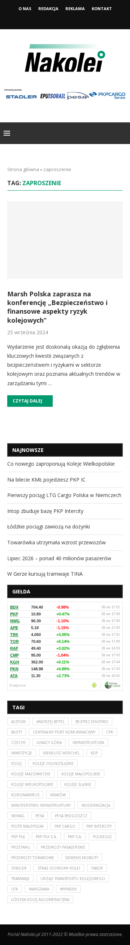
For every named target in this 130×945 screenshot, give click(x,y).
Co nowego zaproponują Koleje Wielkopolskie (61, 463)
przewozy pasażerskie (63, 847)
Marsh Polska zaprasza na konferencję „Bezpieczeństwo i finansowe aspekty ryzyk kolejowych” (57, 307)
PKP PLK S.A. (46, 836)
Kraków (58, 794)
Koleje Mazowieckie (31, 773)
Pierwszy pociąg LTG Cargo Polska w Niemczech (64, 495)
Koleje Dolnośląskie (53, 763)
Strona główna (23, 169)
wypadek (68, 889)
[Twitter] (65, 19)
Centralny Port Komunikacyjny (64, 732)
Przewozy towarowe (32, 857)
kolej (16, 763)
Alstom (18, 721)
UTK (14, 889)
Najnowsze (28, 450)
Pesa (39, 815)
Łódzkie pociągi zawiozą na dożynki (48, 526)
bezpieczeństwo (91, 721)
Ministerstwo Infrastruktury (41, 805)
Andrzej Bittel (50, 721)
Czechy (18, 742)
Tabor (97, 868)
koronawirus (25, 794)
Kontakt (102, 8)
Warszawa (39, 889)
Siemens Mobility (81, 857)
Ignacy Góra (49, 742)
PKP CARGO (65, 826)
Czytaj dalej (27, 401)
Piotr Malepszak (27, 826)
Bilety (16, 732)
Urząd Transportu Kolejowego (72, 878)
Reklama (75, 8)
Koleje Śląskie (77, 784)
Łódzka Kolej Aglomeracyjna (40, 899)
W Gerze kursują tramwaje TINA (45, 573)
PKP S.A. (75, 836)
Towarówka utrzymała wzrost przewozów (56, 542)
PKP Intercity (99, 826)
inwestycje (21, 752)
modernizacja (96, 805)
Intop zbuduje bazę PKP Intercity (45, 511)
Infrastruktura (88, 742)
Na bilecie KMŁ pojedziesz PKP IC (46, 479)
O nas (24, 8)
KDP (94, 752)
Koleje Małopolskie (80, 773)
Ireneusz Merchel (61, 752)
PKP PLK (18, 836)
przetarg (20, 847)
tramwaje (20, 878)
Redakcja (48, 8)
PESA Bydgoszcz (71, 815)
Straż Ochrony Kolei (59, 868)
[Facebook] (55, 19)
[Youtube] (75, 19)
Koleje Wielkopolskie (32, 784)
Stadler (19, 868)
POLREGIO (102, 836)
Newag (18, 815)
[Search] (122, 133)
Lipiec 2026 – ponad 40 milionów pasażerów (59, 558)
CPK (109, 732)
